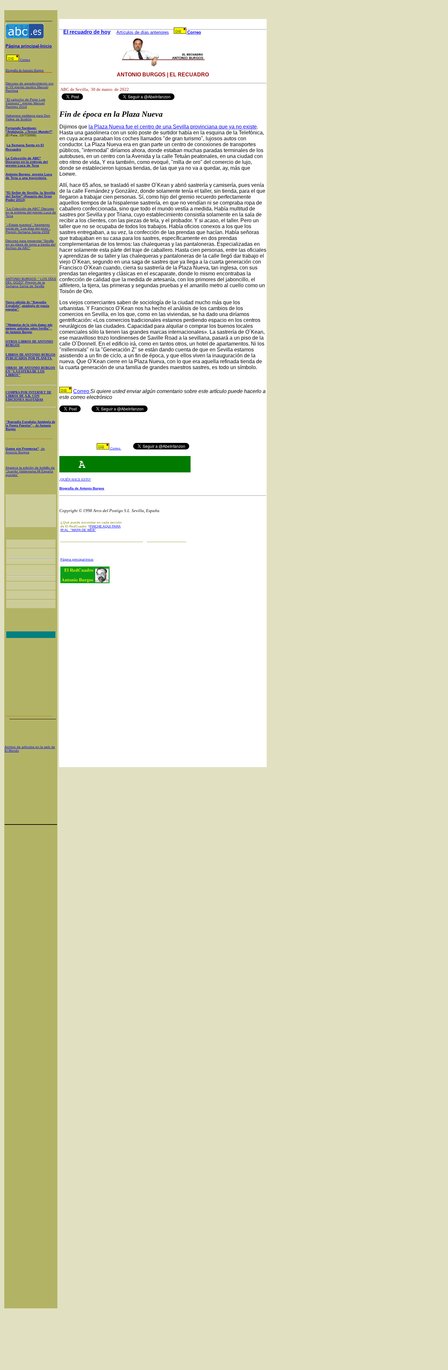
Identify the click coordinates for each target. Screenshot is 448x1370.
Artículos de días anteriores (142, 32)
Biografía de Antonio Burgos (81, 488)
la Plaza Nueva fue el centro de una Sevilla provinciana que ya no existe (173, 126)
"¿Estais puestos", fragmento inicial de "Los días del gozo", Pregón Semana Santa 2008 (28, 228)
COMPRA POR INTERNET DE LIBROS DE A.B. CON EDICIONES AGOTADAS (28, 395)
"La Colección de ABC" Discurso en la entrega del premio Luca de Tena (31, 212)
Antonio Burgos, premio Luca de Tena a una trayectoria (29, 176)
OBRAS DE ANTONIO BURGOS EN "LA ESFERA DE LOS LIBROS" (30, 371)
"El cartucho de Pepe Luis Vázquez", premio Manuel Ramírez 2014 (25, 103)
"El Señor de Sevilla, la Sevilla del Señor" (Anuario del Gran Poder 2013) (30, 196)
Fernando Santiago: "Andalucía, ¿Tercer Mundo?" (29, 129)
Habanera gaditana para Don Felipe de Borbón (28, 117)
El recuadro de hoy (87, 32)
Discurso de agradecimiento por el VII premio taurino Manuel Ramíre (29, 87)
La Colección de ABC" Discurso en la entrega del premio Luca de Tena (27, 161)
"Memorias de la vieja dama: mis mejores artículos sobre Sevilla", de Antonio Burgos (29, 328)
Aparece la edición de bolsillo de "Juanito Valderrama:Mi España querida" (30, 471)
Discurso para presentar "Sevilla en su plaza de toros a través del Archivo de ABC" (30, 244)
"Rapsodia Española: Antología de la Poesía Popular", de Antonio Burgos (30, 425)
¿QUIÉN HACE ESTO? (75, 479)
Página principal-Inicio (29, 46)
